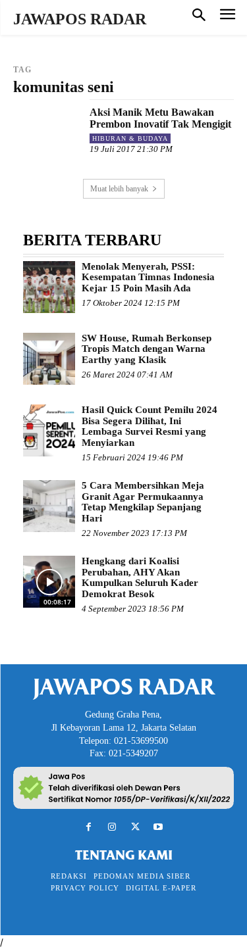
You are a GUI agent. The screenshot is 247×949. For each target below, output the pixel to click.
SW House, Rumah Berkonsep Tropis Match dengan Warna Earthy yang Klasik (146, 349)
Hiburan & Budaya (130, 138)
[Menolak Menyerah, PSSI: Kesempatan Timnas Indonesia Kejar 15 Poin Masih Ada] (49, 287)
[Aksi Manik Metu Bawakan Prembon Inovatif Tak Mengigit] (46, 132)
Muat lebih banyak (119, 188)
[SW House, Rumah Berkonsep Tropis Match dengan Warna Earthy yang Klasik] (49, 359)
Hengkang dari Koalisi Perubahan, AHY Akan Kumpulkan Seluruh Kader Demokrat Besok (140, 577)
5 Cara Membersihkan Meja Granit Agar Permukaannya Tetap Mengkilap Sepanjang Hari (143, 501)
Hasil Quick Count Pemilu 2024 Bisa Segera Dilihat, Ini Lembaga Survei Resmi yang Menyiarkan (149, 426)
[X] (135, 827)
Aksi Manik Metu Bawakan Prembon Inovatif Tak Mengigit (160, 118)
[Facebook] (88, 827)
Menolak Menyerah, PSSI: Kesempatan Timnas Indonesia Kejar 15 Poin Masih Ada (148, 277)
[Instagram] (111, 827)
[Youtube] (158, 827)
